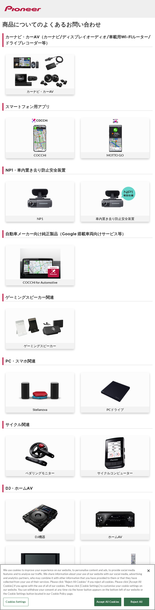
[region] (77, 587)
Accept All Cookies (107, 601)
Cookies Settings (16, 601)
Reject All (136, 601)
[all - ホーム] (22, 8)
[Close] (148, 570)
